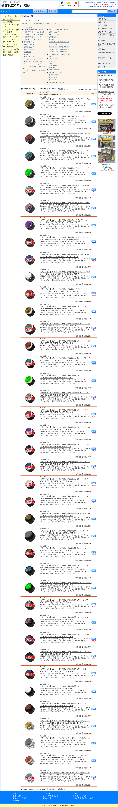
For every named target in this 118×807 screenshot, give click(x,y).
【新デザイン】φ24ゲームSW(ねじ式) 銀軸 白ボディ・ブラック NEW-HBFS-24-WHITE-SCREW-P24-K (65, 445)
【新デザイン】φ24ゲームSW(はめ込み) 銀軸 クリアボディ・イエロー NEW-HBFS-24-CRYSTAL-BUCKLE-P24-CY (65, 722)
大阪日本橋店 (107, 164)
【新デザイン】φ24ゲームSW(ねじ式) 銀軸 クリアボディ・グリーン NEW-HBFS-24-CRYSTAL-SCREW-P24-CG (65, 169)
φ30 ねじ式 (27, 54)
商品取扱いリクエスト (106, 63)
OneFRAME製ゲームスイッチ (58, 82)
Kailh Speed (53, 65)
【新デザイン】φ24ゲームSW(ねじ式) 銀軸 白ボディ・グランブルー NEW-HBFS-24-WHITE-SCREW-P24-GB (65, 359)
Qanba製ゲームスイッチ (56, 72)
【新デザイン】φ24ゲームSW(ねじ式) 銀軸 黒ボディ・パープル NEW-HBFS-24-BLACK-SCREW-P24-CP (65, 635)
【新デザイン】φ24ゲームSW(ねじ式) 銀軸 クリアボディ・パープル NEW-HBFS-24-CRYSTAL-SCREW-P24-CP (65, 221)
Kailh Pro (52, 67)
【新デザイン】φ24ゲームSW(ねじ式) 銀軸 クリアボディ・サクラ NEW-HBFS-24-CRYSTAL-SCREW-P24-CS (65, 204)
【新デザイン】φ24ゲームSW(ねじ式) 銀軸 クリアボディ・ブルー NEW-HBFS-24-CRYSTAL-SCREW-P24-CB (65, 255)
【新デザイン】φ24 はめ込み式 (34, 34)
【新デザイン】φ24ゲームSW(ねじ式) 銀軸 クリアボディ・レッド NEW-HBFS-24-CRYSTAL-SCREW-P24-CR (65, 290)
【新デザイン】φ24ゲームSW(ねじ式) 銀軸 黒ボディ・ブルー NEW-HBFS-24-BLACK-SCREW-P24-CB (65, 670)
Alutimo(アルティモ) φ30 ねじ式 (59, 49)
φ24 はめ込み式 (29, 44)
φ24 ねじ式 (27, 52)
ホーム (15, 793)
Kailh (50, 63)
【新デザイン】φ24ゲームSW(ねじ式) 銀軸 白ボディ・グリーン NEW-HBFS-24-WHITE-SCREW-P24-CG (65, 376)
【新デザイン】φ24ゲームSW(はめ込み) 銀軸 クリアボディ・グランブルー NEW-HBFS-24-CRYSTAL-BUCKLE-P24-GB (65, 774)
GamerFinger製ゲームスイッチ (33, 29)
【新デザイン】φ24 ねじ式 (32, 39)
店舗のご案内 (48, 798)
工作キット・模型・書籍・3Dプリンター (11, 35)
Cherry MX (52, 61)
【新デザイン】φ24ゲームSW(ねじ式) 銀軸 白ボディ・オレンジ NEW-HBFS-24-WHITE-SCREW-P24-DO (65, 342)
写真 (95, 89)
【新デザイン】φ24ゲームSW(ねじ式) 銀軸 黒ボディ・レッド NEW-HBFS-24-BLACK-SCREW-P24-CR (65, 704)
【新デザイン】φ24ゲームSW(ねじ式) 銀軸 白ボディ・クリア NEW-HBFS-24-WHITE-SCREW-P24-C (65, 394)
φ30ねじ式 (52, 80)
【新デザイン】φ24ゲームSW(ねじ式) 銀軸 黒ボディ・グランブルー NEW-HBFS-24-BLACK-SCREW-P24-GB (65, 566)
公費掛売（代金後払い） (106, 36)
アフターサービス (105, 32)
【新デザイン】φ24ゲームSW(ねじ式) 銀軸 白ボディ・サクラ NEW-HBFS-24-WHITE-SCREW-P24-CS (65, 411)
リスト (91, 89)
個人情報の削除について (106, 53)
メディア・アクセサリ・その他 (11, 31)
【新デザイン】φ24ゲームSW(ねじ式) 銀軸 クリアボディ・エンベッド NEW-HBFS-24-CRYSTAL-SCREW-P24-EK (65, 117)
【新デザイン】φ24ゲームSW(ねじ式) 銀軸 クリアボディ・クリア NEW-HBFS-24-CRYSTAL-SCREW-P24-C (65, 186)
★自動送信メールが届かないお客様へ (106, 106)
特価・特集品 (8, 55)
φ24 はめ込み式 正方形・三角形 (34, 61)
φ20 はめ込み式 (29, 56)
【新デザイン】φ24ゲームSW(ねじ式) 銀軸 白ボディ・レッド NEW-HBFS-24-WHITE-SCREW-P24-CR (65, 497)
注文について (103, 19)
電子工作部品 (8, 19)
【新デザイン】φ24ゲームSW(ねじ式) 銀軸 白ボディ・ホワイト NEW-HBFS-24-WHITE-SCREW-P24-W (65, 480)
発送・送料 (102, 25)
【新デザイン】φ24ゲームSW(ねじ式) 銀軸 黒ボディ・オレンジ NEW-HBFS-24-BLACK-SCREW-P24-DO (65, 549)
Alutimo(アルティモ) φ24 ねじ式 (59, 47)
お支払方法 (102, 22)
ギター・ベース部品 (11, 49)
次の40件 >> (53, 89)
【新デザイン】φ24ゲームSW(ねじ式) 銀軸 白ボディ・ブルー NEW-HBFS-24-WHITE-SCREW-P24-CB (65, 463)
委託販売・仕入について (106, 59)
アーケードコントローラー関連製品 (11, 45)
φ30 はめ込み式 (29, 47)
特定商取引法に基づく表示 (106, 45)
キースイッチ (53, 44)
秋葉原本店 (107, 133)
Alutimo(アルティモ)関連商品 (58, 51)
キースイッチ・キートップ (32, 64)
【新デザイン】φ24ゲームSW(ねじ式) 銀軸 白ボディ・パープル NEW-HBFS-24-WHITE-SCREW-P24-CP (65, 428)
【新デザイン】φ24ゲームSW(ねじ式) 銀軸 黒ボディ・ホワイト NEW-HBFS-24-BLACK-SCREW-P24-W (65, 687)
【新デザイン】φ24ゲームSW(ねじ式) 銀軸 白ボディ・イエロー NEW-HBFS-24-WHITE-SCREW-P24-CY (65, 307)
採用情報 (101, 40)
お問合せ (69, 5)
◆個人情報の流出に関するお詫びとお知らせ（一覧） (106, 94)
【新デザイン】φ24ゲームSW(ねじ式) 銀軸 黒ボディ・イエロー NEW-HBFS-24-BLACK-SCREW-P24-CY (65, 514)
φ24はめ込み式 (54, 75)
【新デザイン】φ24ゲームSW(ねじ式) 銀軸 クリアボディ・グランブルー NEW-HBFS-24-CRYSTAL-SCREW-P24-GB (65, 152)
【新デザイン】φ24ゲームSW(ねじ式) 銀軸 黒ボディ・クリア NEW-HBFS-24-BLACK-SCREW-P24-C (65, 601)
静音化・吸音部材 (54, 69)
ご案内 (62, 5)
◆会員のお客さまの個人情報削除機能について (106, 87)
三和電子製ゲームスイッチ (32, 42)
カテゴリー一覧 (10, 16)
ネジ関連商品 (8, 22)
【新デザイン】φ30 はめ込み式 (34, 32)
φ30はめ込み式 (54, 77)
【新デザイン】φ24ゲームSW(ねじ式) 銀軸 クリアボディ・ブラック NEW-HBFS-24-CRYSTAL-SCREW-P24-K (65, 238)
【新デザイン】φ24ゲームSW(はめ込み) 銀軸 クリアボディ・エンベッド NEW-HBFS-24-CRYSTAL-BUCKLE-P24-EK (65, 739)
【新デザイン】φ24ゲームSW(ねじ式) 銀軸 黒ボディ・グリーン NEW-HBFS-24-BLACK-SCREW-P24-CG (65, 584)
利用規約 (101, 49)
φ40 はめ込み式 (29, 49)
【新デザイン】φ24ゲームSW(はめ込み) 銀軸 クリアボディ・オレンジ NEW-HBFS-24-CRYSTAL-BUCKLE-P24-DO (65, 756)
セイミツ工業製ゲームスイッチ (58, 29)
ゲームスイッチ (51, 23)
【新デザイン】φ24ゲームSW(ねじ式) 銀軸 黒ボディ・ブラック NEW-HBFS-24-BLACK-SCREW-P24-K (65, 653)
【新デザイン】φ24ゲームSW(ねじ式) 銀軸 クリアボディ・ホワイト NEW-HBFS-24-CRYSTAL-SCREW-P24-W (65, 273)
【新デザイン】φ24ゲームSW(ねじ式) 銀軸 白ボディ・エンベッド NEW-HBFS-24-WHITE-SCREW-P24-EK (65, 325)
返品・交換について (106, 28)
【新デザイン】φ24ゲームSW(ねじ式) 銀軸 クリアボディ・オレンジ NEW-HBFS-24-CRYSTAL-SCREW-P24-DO (65, 134)
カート (76, 5)
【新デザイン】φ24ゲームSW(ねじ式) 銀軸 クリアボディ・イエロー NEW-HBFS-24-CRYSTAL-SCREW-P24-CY (65, 100)
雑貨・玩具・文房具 (11, 52)
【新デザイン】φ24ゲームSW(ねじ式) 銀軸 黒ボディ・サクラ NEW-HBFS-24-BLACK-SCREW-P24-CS (65, 618)
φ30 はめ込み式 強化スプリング (59, 42)
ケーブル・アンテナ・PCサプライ (10, 40)
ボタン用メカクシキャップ (32, 59)
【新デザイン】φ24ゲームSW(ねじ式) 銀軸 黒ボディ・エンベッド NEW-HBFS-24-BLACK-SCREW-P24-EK (65, 532)
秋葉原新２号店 (107, 149)
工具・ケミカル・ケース (11, 26)
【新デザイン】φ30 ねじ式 (32, 37)
